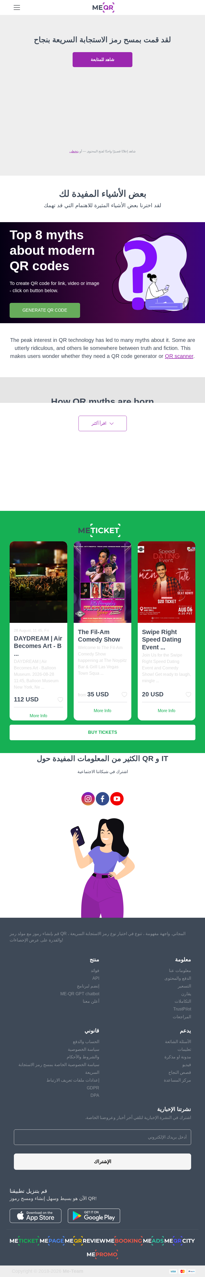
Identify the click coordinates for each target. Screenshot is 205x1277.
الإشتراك (102, 1161)
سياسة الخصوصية (83, 1049)
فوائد (95, 970)
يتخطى (74, 151)
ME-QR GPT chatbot (79, 993)
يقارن (186, 993)
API (95, 978)
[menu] (17, 7)
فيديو (186, 1064)
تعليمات (184, 1049)
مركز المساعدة (177, 1080)
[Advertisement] (102, 106)
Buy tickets (102, 732)
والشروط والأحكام (83, 1057)
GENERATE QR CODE (44, 310)
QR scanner (179, 356)
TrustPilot (182, 1009)
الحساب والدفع (86, 1041)
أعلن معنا (91, 1001)
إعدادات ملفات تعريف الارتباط (72, 1080)
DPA (94, 1095)
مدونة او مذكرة (177, 1057)
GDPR (93, 1088)
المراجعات (182, 1016)
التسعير (184, 986)
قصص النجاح (179, 1072)
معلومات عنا (180, 970)
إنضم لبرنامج (88, 986)
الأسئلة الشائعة (178, 1041)
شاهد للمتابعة (102, 59)
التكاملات (183, 1001)
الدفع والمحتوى (177, 978)
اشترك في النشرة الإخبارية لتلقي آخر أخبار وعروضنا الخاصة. (138, 1117)
